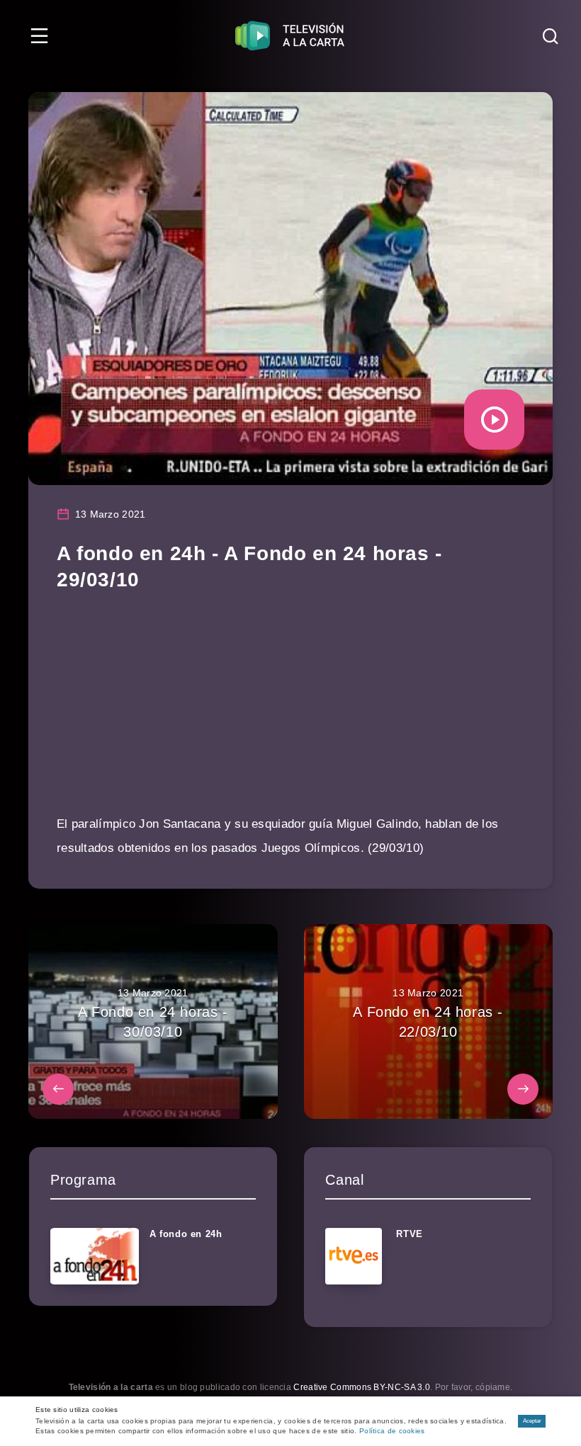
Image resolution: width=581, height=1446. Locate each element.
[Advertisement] (290, 713)
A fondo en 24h (186, 1234)
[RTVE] (353, 1256)
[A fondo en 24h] (94, 1256)
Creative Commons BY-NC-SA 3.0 (361, 1387)
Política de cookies (392, 1431)
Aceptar (532, 1421)
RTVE (409, 1234)
